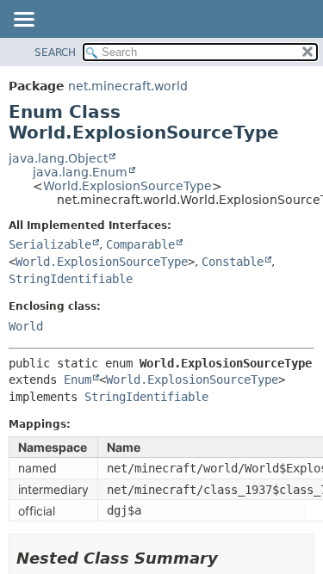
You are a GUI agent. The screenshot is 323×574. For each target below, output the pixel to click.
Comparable (140, 244)
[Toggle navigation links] (23, 21)
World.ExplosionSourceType (127, 186)
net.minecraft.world (128, 86)
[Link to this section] (230, 558)
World (26, 326)
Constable (233, 261)
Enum (77, 379)
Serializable (50, 244)
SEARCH (55, 52)
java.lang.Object (58, 158)
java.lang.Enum (80, 172)
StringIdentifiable (71, 279)
